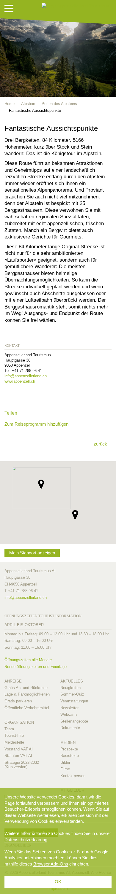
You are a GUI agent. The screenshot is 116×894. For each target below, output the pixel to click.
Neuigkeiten (70, 687)
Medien (68, 742)
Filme (65, 769)
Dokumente (70, 728)
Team (9, 729)
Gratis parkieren (18, 701)
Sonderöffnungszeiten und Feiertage (35, 666)
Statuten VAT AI (18, 755)
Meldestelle (14, 742)
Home (9, 103)
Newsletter (69, 708)
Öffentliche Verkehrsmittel (26, 708)
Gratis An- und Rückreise (26, 687)
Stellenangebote (74, 721)
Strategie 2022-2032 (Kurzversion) (21, 764)
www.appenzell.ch (19, 381)
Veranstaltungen (74, 701)
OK (58, 881)
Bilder (65, 762)
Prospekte (69, 749)
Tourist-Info (14, 735)
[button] (75, 514)
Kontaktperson (72, 776)
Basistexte (69, 755)
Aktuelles (71, 681)
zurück (100, 443)
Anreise (13, 681)
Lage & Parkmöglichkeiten (27, 694)
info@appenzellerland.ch (25, 376)
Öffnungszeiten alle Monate (28, 660)
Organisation (19, 722)
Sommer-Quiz (72, 694)
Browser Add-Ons (50, 863)
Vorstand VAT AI (18, 749)
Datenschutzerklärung (25, 839)
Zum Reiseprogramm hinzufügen (36, 424)
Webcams (69, 714)
